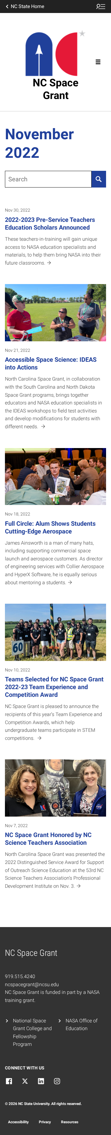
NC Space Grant (55, 88)
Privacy (45, 1122)
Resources (69, 1122)
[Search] (99, 179)
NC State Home (27, 6)
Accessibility (18, 1122)
